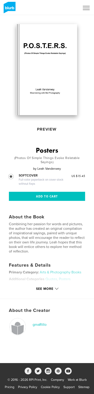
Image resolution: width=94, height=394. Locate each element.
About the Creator (29, 310)
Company (57, 380)
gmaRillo (40, 324)
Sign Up (68, 8)
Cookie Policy (50, 387)
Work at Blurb (77, 380)
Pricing (9, 387)
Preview (47, 129)
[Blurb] (8, 9)
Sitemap (83, 387)
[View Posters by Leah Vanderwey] (46, 69)
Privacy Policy (27, 387)
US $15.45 (78, 176)
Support (69, 387)
